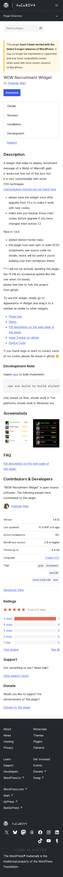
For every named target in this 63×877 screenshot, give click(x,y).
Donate (39, 771)
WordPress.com (15, 789)
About (7, 729)
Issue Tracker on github (24, 337)
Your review (11, 649)
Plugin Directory (13, 15)
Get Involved (41, 759)
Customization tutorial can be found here (30, 189)
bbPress (11, 801)
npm (15, 374)
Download (12, 92)
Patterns (38, 747)
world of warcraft (41, 580)
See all (55, 649)
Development (15, 133)
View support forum (16, 676)
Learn (7, 759)
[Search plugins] (40, 28)
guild (40, 565)
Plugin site (15, 316)
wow (55, 580)
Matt (8, 795)
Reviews (12, 115)
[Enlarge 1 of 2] (25, 424)
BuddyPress (13, 808)
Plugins (37, 741)
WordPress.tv (14, 778)
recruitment (52, 565)
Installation (14, 124)
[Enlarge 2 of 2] (55, 424)
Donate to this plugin (17, 707)
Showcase (40, 729)
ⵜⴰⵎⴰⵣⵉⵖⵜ (19, 823)
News (7, 735)
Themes (38, 735)
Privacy (8, 747)
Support (12, 142)
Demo (12, 322)
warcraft (54, 573)
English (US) (52, 557)
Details (11, 106)
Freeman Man (17, 83)
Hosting (8, 741)
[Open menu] (57, 5)
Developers (11, 771)
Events (37, 765)
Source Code (17, 343)
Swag (38, 778)
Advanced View (14, 590)
